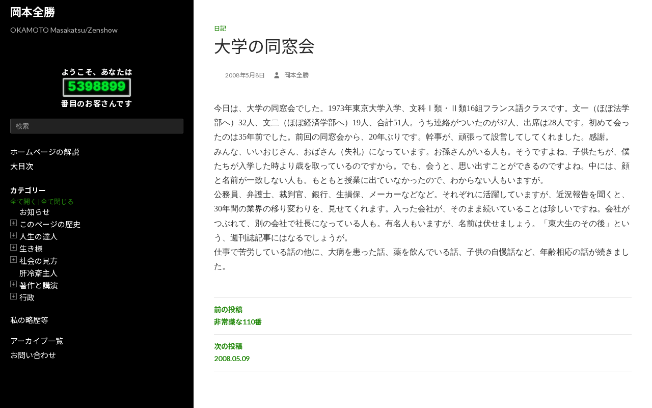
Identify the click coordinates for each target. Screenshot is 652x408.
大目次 (21, 166)
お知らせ (34, 211)
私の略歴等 (29, 319)
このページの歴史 (49, 224)
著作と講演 (38, 285)
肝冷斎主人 (38, 273)
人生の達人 (38, 236)
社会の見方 (38, 260)
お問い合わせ (33, 355)
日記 (220, 28)
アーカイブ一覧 (36, 340)
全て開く (23, 201)
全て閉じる (57, 201)
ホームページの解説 (44, 151)
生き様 (30, 248)
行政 (27, 297)
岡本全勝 (32, 12)
